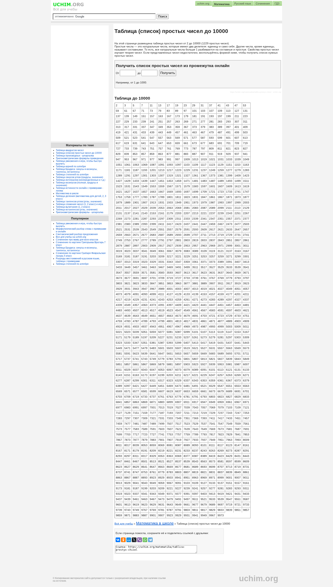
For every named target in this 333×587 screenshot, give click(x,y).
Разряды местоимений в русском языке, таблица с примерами (78, 260)
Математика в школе (155, 523)
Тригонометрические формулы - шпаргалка (79, 212)
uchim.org (258, 578)
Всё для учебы (123, 523)
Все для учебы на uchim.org (71, 237)
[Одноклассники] (123, 539)
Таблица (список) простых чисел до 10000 (79, 153)
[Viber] (139, 539)
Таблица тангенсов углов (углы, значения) (79, 201)
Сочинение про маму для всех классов (77, 239)
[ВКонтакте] (118, 539)
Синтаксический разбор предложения (77, 234)
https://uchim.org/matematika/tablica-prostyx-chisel (250, 92)
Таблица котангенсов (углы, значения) (77, 209)
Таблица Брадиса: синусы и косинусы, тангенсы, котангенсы (76, 170)
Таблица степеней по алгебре (72, 174)
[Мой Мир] (128, 539)
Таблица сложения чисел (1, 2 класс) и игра (79, 204)
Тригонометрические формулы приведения (79, 158)
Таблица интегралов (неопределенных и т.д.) (80, 180)
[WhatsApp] (145, 539)
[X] (134, 539)
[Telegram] (150, 539)
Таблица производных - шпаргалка (75, 155)
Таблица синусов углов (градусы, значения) (79, 177)
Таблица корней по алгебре (71, 166)
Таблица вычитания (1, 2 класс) (73, 207)
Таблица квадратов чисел (70, 150)
